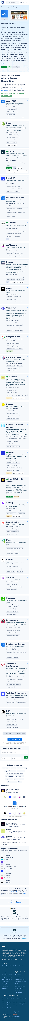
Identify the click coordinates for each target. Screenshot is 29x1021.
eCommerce (9, 779)
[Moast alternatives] (3, 453)
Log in (3, 756)
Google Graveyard (20, 986)
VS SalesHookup (8, 857)
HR (17, 1004)
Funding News (5, 983)
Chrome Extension (7, 979)
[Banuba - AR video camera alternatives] (3, 425)
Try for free (9, 168)
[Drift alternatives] (3, 711)
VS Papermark (7, 882)
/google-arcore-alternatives (8, 335)
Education (9, 1007)
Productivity (15, 1002)
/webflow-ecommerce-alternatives (10, 691)
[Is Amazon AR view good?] (9, 67)
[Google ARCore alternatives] (3, 337)
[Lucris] (3, 152)
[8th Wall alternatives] (3, 578)
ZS (3, 644)
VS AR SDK (6, 880)
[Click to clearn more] (14, 933)
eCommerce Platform (18, 779)
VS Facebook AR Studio (9, 866)
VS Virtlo (5, 859)
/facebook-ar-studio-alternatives (9, 196)
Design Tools (23, 998)
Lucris (13, 915)
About (3, 967)
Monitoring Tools (18, 1006)
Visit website (9, 496)
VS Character (7, 873)
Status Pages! (5, 981)
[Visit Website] (27, 100)
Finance (4, 1007)
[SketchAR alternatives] (3, 178)
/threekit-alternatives (6, 221)
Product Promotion (7, 965)
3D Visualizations (6, 768)
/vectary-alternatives (6, 501)
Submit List (5, 986)
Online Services (19, 776)
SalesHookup (5, 56)
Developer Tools (14, 998)
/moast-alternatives (6, 451)
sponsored (23, 938)
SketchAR (17, 50)
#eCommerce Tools (6, 95)
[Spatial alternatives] (3, 560)
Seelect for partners (19, 60)
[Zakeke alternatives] (3, 262)
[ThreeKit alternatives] (3, 223)
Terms (19, 1012)
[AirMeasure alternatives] (3, 246)
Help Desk (8, 1002)
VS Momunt (6, 875)
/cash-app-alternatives (7, 596)
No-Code (6, 998)
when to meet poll (13, 1017)
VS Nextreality (7, 864)
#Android (21, 93)
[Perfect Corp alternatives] (3, 621)
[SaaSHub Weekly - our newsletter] (20, 2)
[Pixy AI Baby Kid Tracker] (3, 480)
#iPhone (15, 93)
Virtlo (15, 56)
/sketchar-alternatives (7, 176)
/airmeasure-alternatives (7, 243)
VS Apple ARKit (7, 868)
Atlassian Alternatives (20, 981)
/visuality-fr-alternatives (7, 306)
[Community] (23, 2)
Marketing (22, 1002)
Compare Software (7, 977)
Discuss (21, 965)
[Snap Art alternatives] (3, 405)
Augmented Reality (10, 771)
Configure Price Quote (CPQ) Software (14, 773)
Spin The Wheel (15, 1016)
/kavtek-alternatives (6, 538)
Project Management (7, 1006)
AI (2, 998)
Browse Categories (7, 974)
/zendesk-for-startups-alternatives (10, 642)
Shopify (8, 50)
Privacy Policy (12, 1012)
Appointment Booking (22, 768)
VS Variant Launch (8, 877)
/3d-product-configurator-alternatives (11, 662)
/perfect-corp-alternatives (8, 618)
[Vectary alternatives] (3, 503)
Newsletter (5, 988)
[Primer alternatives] (3, 289)
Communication (21, 771)
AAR (4, 13)
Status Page (15, 66)
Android (13, 768)
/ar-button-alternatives (7, 375)
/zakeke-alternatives (6, 260)
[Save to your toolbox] (4, 19)
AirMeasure (19, 54)
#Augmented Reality (6, 93)
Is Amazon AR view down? (14, 902)
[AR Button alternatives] (3, 377)
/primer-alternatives (6, 286)
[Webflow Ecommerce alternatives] (3, 694)
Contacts (15, 965)
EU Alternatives (14, 891)
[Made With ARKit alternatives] (3, 358)
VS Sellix (5, 862)
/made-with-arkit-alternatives (9, 355)
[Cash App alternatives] (3, 599)
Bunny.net (14, 1014)
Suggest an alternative (14, 739)
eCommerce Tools (11, 781)
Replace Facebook (20, 977)
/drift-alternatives (5, 709)
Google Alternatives (20, 979)
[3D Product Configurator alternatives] (3, 664)
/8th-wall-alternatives (7, 576)
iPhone (20, 781)
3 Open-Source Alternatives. (13, 89)
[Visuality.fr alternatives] (3, 308)
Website (4, 66)
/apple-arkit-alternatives (7, 99)
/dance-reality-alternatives (8, 520)
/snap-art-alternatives (7, 402)
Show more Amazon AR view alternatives (14, 733)
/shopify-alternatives (6, 121)
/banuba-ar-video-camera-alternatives (11, 423)
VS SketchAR (7, 871)
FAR (3, 198)
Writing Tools (22, 1004)
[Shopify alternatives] (3, 124)
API (7, 967)
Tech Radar (18, 974)
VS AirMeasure (7, 855)
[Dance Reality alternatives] (3, 523)
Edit (3, 63)
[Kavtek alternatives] (3, 541)
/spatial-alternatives (6, 558)
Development (9, 776)
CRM (3, 1002)
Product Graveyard (20, 983)
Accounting (5, 1004)
